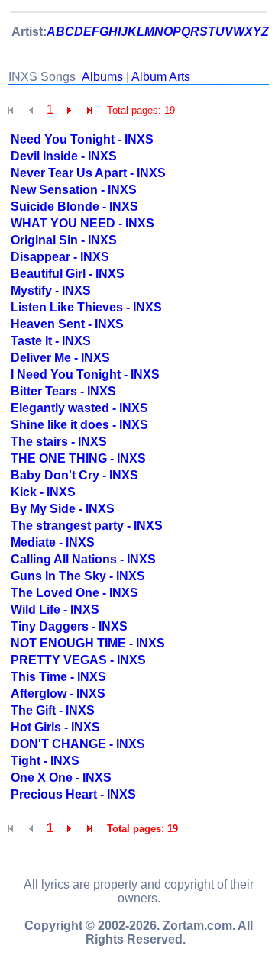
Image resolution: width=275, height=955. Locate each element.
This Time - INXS (58, 676)
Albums (102, 76)
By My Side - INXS (63, 508)
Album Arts (160, 76)
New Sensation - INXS (74, 189)
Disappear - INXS (60, 256)
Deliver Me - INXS (60, 357)
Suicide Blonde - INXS (74, 206)
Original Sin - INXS (64, 240)
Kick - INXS (43, 492)
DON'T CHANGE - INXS (78, 743)
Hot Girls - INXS (55, 727)
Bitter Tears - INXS (63, 391)
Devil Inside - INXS (64, 156)
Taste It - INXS (51, 340)
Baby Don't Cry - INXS (74, 475)
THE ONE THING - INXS (78, 458)
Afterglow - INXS (58, 693)
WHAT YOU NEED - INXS (82, 223)
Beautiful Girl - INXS (68, 273)
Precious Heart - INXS (73, 794)
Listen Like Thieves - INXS (86, 307)
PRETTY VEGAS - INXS (78, 659)
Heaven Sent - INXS (67, 324)
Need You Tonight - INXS (82, 139)
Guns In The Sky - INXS (78, 575)
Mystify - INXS (51, 290)
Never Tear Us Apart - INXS (88, 172)
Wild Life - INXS (55, 609)
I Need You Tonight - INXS (85, 374)
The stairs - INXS (59, 441)
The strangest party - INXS (87, 525)
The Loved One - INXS (74, 592)
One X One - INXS (61, 777)
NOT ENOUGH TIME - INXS (88, 643)
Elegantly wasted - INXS (79, 408)
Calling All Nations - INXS (83, 559)
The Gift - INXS (53, 710)
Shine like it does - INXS (79, 424)
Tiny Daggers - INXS (69, 626)
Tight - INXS (45, 760)
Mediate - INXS (53, 542)
